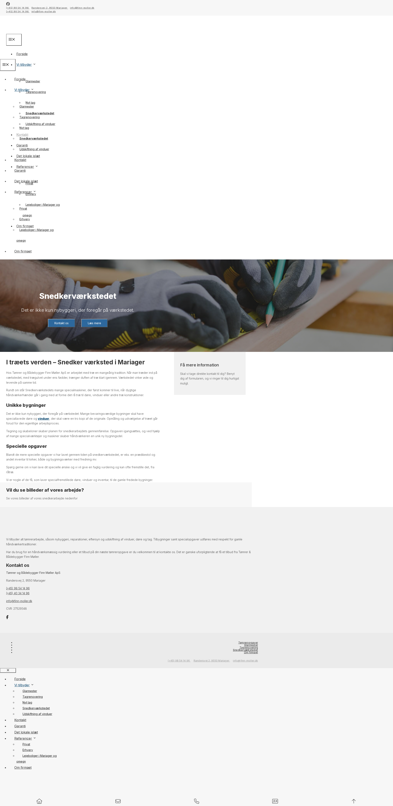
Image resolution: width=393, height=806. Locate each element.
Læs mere (94, 323)
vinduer (43, 418)
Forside (20, 79)
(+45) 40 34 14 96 (17, 593)
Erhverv (31, 194)
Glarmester (33, 81)
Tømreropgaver (248, 642)
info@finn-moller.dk (82, 7)
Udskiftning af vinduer (40, 124)
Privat (23, 208)
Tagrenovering (36, 92)
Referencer (23, 192)
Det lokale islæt (26, 181)
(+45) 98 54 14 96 (17, 7)
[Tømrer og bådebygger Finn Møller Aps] (30, 56)
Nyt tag (24, 128)
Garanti (20, 170)
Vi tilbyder (24, 65)
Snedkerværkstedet (33, 138)
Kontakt (20, 160)
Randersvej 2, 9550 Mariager (50, 7)
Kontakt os (61, 323)
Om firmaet (23, 251)
